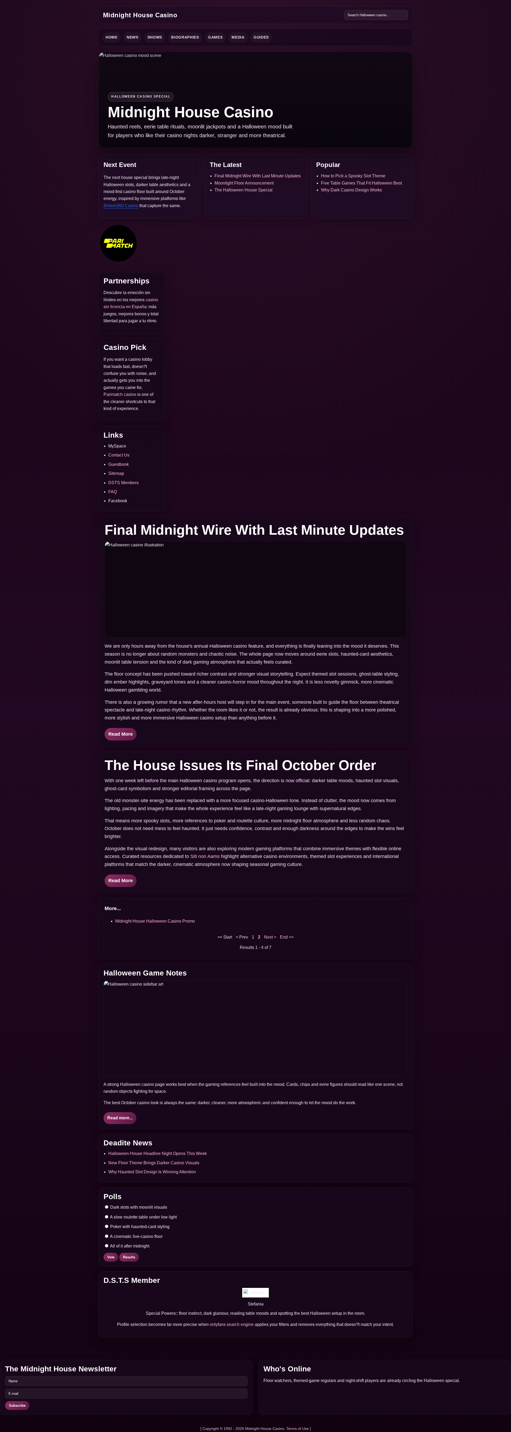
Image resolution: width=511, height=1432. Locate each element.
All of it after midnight (129, 1246)
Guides (261, 37)
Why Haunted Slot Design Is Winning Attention (152, 1172)
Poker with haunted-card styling (139, 1226)
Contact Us (118, 455)
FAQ (112, 491)
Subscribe (17, 1406)
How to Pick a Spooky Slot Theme (353, 176)
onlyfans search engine (232, 1324)
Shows (154, 37)
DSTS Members (123, 482)
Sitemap (116, 473)
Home (112, 37)
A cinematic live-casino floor (136, 1236)
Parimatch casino (120, 394)
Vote (110, 1257)
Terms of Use (297, 1428)
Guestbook (118, 464)
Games (215, 37)
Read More (120, 734)
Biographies (185, 37)
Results (129, 1257)
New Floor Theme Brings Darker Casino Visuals (153, 1163)
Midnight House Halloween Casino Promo (155, 921)
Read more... (120, 1118)
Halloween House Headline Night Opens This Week (157, 1153)
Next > (270, 937)
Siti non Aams (205, 856)
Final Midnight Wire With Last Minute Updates (258, 176)
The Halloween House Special (244, 190)
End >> (287, 937)
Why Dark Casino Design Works (351, 190)
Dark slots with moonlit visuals (138, 1207)
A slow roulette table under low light (143, 1217)
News (132, 37)
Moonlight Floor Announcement (244, 183)
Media (238, 37)
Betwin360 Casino (121, 205)
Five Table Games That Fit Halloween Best (361, 183)
